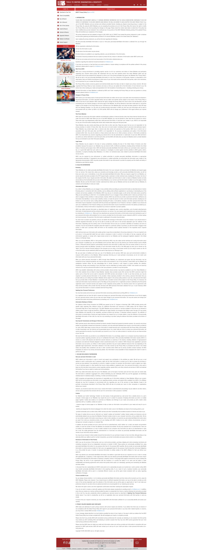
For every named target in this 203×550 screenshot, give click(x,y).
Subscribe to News (137, 539)
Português (85, 548)
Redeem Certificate (64, 39)
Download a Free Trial (65, 12)
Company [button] (106, 5)
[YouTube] (69, 542)
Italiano (91, 548)
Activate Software (64, 32)
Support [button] (99, 5)
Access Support (63, 42)
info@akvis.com (109, 62)
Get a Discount (63, 22)
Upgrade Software (64, 35)
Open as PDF (91, 12)
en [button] (144, 5)
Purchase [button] (84, 5)
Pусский (101, 548)
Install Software (64, 29)
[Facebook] (64, 542)
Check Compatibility (64, 15)
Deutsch (74, 548)
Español (80, 548)
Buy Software (63, 19)
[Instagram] (66, 542)
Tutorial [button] (92, 5)
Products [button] (69, 5)
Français (69, 548)
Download (77, 5)
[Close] (131, 541)
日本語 (96, 548)
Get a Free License (64, 25)
